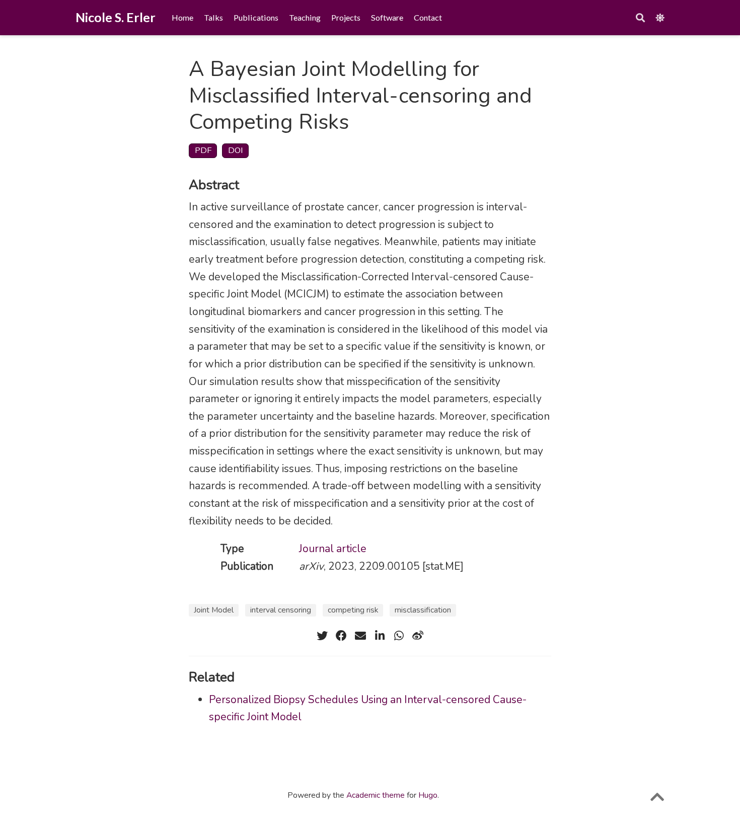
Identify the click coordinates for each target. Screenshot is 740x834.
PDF (203, 150)
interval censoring (280, 610)
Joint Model (214, 610)
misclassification (423, 610)
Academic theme (375, 795)
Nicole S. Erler (116, 17)
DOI (235, 150)
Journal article (332, 549)
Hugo (427, 795)
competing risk (353, 610)
